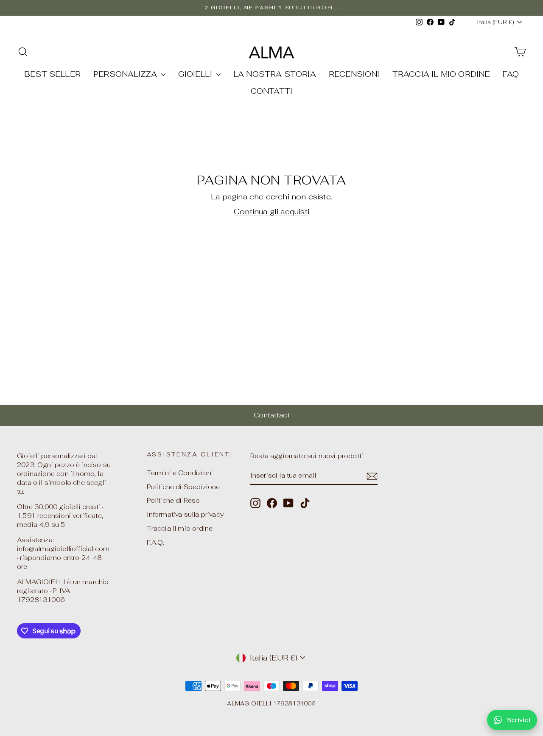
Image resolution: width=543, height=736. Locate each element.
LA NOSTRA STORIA (274, 74)
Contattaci (271, 415)
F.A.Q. (156, 542)
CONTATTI (271, 91)
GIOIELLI (196, 74)
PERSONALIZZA (126, 74)
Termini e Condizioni (180, 473)
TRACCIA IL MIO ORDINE (441, 74)
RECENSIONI (354, 74)
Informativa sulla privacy (185, 514)
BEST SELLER (52, 74)
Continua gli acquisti (271, 211)
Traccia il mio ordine (180, 528)
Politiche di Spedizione (183, 487)
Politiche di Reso (173, 500)
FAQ (510, 74)
